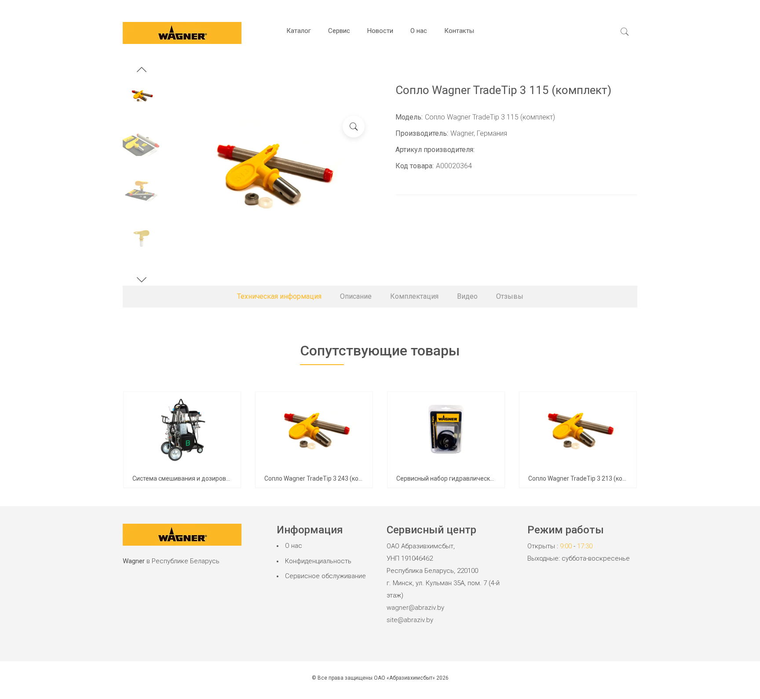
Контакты (459, 31)
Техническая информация (279, 296)
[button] (141, 71)
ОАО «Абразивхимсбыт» (404, 678)
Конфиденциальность (318, 561)
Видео (467, 296)
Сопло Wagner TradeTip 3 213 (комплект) (587, 478)
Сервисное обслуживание (325, 576)
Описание (356, 296)
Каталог (298, 31)
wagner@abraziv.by (415, 608)
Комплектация (414, 296)
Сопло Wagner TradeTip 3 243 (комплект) (323, 478)
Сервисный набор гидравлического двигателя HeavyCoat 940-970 (492, 478)
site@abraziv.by (410, 620)
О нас (418, 31)
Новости (380, 31)
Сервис (339, 31)
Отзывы (509, 296)
